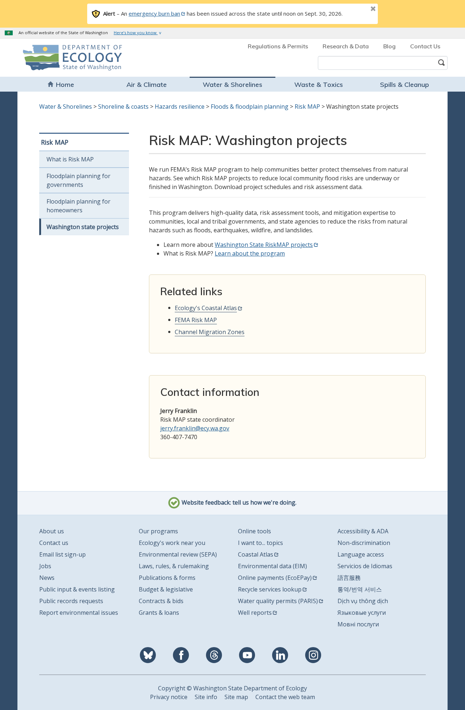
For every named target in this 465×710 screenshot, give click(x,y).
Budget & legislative (166, 589)
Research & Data (346, 46)
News (46, 578)
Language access (360, 554)
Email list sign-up (62, 554)
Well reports (255, 613)
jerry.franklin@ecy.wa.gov (194, 428)
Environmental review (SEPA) (178, 554)
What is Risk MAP (70, 159)
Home (65, 84)
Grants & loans (159, 613)
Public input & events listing (77, 589)
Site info (206, 697)
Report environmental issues (78, 613)
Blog (389, 46)
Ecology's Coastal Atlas (206, 308)
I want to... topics (260, 543)
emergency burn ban (154, 13)
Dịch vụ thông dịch (362, 601)
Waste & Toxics (318, 84)
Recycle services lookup (270, 589)
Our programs (158, 531)
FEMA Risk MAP (196, 320)
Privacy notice (168, 697)
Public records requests (71, 601)
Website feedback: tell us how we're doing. (238, 502)
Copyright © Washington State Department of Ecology (232, 688)
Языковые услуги (361, 613)
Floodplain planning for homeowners (78, 205)
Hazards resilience (180, 107)
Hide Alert (356, 9)
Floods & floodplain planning (249, 107)
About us (51, 531)
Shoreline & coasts (123, 107)
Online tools (254, 531)
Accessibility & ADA (362, 531)
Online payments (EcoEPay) (275, 578)
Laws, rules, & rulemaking (174, 566)
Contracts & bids (161, 601)
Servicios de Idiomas (364, 566)
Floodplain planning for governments (78, 180)
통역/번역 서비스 (359, 589)
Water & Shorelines (232, 84)
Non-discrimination (363, 543)
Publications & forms (167, 578)
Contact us (53, 543)
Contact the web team (285, 697)
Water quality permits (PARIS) (278, 601)
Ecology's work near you (172, 543)
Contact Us (425, 46)
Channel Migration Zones (209, 332)
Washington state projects (82, 227)
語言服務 (349, 578)
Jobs (45, 566)
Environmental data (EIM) (272, 566)
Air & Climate (146, 84)
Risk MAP (307, 107)
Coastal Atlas (255, 554)
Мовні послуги (358, 624)
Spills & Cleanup (404, 84)
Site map (236, 697)
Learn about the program (250, 253)
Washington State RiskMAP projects (264, 245)
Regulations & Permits (278, 46)
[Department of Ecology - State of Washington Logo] (64, 58)
